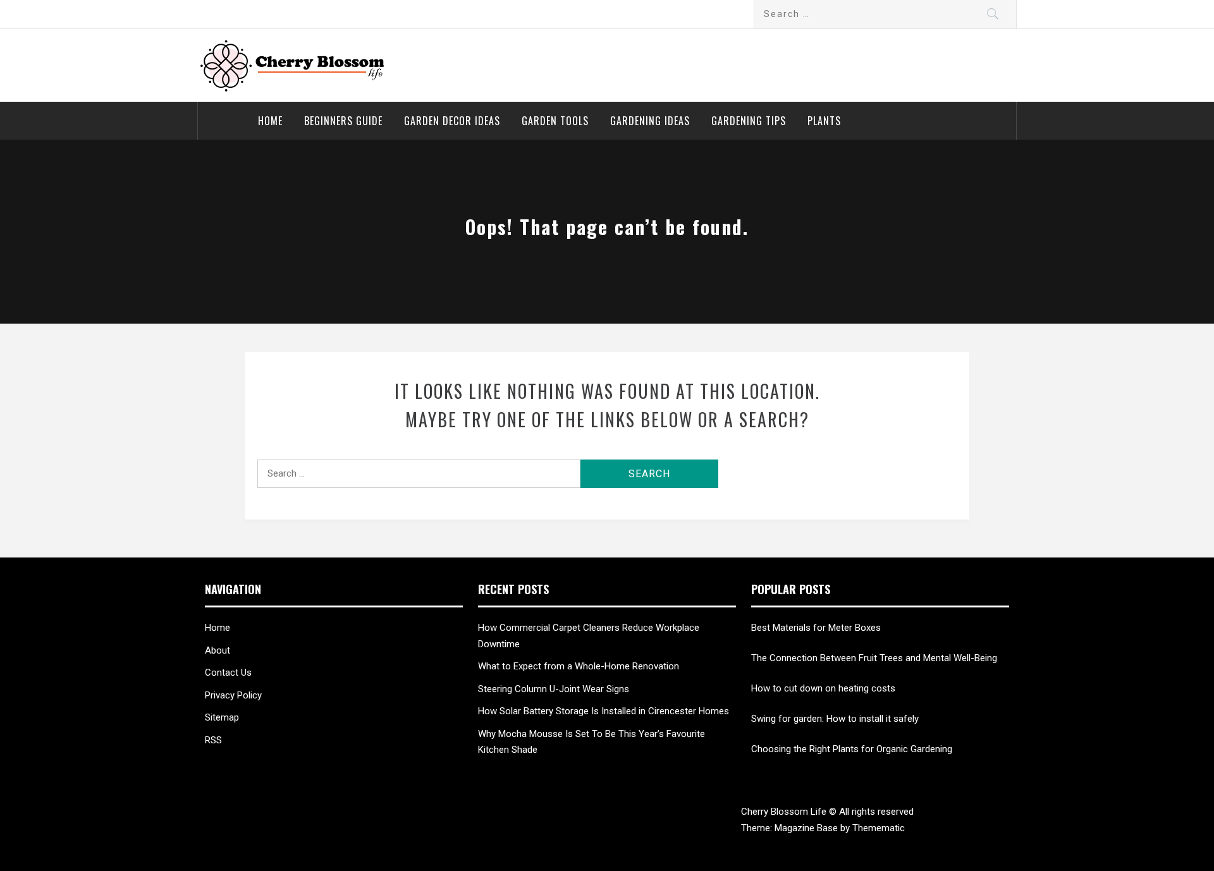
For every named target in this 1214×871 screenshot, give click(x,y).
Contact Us (228, 672)
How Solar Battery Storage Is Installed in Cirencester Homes (603, 711)
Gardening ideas (650, 120)
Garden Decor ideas (452, 120)
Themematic (878, 828)
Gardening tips (748, 120)
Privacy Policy (233, 695)
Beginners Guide (343, 120)
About (217, 650)
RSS (213, 740)
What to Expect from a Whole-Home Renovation (578, 666)
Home (270, 120)
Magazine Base (807, 828)
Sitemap (222, 717)
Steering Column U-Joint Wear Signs (553, 689)
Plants (824, 120)
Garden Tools (555, 120)
